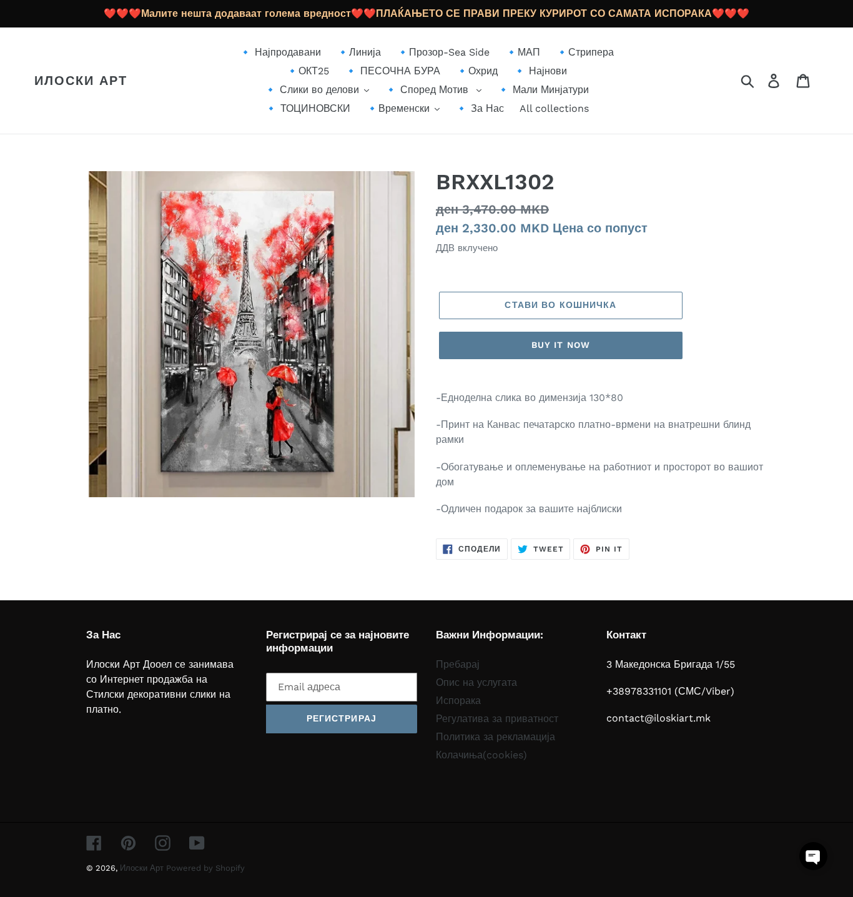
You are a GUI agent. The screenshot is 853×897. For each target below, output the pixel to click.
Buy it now (560, 345)
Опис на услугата (476, 682)
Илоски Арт (80, 80)
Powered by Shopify (205, 868)
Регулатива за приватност (497, 719)
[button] (813, 856)
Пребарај (458, 664)
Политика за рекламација (495, 737)
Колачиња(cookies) (481, 755)
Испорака (458, 700)
